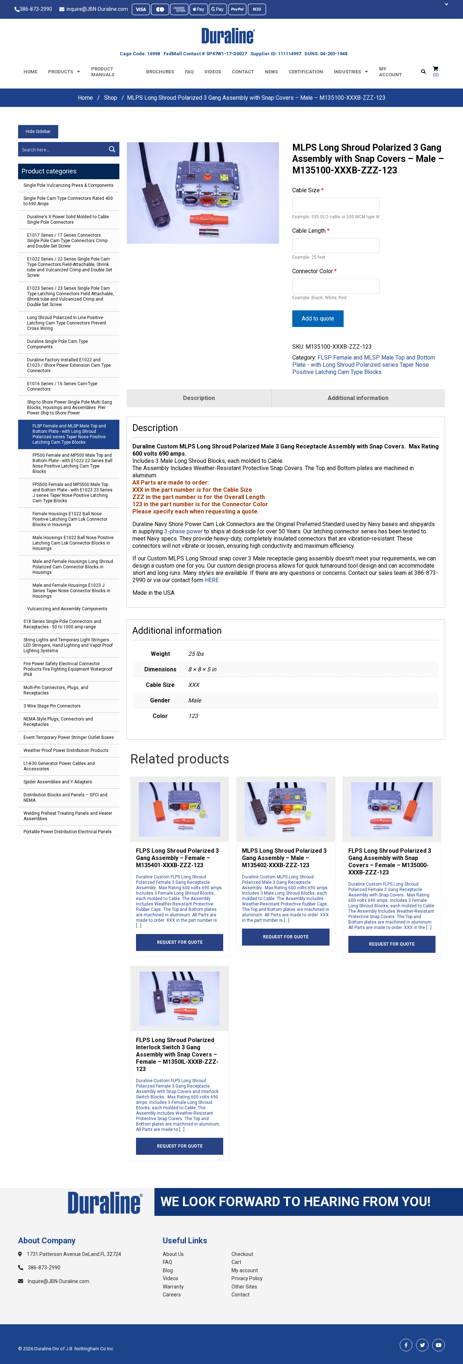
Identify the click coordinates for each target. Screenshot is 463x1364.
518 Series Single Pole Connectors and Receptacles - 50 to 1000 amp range (62, 624)
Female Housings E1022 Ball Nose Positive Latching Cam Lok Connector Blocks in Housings (70, 519)
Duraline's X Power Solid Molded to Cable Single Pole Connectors (68, 219)
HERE (212, 580)
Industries (347, 71)
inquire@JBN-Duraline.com (96, 9)
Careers (172, 1295)
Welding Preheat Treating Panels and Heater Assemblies (68, 816)
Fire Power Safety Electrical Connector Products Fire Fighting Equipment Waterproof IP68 (68, 669)
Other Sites (244, 1287)
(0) (436, 74)
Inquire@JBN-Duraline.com (58, 1281)
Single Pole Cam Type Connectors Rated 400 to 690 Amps (68, 201)
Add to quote (318, 318)
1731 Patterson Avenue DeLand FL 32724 (73, 1254)
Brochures (160, 71)
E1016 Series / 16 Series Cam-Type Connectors (62, 386)
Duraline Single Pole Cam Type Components (57, 344)
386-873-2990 (36, 9)
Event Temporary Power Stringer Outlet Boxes (69, 737)
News (271, 71)
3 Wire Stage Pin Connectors (52, 706)
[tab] (199, 398)
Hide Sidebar (38, 131)
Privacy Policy (247, 1278)
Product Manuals (102, 71)
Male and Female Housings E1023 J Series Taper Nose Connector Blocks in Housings (71, 591)
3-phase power (183, 531)
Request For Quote (180, 942)
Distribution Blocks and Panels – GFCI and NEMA (65, 797)
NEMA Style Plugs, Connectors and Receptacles (58, 722)
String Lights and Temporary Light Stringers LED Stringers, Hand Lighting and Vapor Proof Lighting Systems (68, 645)
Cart (236, 1262)
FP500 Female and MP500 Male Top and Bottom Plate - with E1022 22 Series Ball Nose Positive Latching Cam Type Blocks (72, 463)
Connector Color (314, 271)
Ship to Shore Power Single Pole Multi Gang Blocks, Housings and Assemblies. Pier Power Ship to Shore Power (69, 408)
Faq (189, 71)
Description (199, 398)
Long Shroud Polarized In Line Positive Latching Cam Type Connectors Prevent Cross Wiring (66, 323)
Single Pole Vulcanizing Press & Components (69, 185)
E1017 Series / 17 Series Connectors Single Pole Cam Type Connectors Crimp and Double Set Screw (67, 241)
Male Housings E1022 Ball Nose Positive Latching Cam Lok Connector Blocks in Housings (73, 543)
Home (30, 71)
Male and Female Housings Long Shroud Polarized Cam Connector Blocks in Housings (73, 567)
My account (390, 71)
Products (60, 71)
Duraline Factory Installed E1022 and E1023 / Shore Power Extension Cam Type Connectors (69, 365)
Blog (168, 1270)
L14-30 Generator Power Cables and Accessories (59, 766)
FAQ (167, 1262)
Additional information (358, 398)
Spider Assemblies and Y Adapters (58, 781)
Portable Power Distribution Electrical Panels (68, 831)
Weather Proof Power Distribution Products (66, 750)
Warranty (173, 1287)
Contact (243, 71)
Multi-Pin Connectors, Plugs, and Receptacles (56, 690)
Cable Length (311, 230)
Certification (306, 71)
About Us (173, 1254)
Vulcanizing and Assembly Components (67, 608)
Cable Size (308, 190)
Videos (212, 71)
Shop (110, 97)
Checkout (242, 1254)
